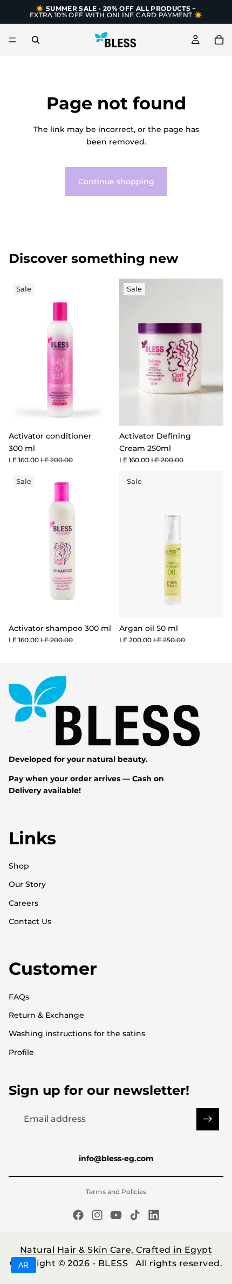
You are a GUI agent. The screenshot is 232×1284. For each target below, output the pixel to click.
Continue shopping (116, 181)
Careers (23, 903)
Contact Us (30, 921)
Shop (19, 866)
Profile (21, 1052)
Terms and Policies (116, 1192)
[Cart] (219, 40)
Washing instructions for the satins (77, 1033)
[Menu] (12, 39)
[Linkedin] (153, 1215)
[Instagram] (97, 1215)
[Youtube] (116, 1215)
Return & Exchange (46, 1015)
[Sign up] (207, 1119)
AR (23, 1265)
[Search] (35, 40)
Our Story (27, 884)
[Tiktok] (134, 1215)
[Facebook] (78, 1215)
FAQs (19, 997)
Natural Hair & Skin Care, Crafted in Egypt (116, 1250)
